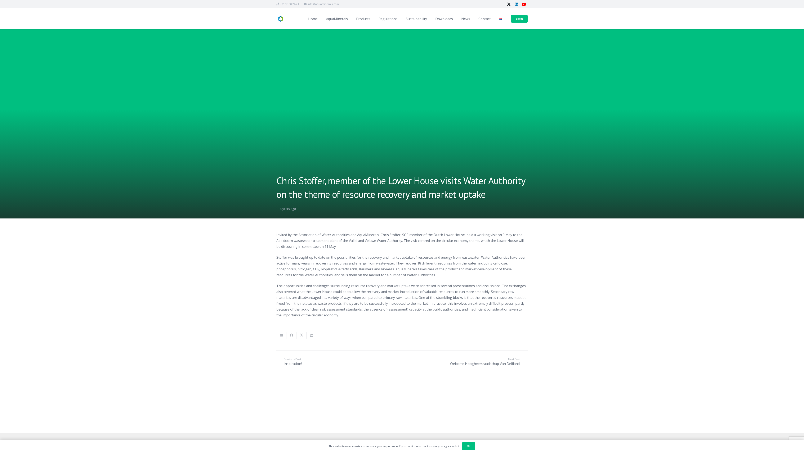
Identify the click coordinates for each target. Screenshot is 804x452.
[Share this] (291, 335)
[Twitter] (509, 4)
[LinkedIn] (516, 4)
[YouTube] (524, 4)
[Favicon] (280, 19)
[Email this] (281, 335)
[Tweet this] (301, 335)
